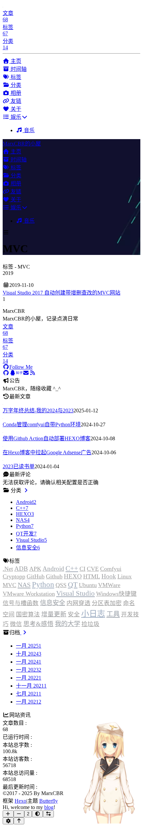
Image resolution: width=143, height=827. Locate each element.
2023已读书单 (19, 466)
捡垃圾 (90, 624)
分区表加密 (107, 603)
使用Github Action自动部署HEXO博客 (46, 438)
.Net (8, 568)
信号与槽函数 (21, 603)
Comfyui (110, 568)
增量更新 (54, 614)
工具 (113, 614)
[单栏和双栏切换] (48, 813)
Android (53, 568)
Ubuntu (88, 585)
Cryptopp (14, 576)
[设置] (8, 820)
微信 (16, 624)
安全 (74, 614)
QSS (61, 585)
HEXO (73, 576)
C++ (72, 568)
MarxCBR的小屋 (22, 143)
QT (72, 584)
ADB (21, 568)
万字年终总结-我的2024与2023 (38, 410)
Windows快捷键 (116, 593)
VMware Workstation (29, 593)
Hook (108, 576)
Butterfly (48, 801)
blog (49, 807)
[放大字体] (8, 813)
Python (43, 584)
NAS (24, 584)
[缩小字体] (19, 813)
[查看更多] (26, 490)
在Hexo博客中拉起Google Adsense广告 (47, 452)
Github (54, 576)
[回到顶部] (19, 820)
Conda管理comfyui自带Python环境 (42, 424)
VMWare (109, 585)
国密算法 (28, 614)
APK (35, 568)
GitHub (36, 576)
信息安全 (52, 602)
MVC (9, 585)
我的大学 (67, 623)
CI (82, 568)
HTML (91, 576)
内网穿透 (78, 603)
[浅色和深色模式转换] (37, 813)
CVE (93, 568)
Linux (124, 576)
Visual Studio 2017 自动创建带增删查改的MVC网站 (61, 293)
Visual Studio (75, 593)
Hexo (20, 801)
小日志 (93, 613)
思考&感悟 (38, 623)
